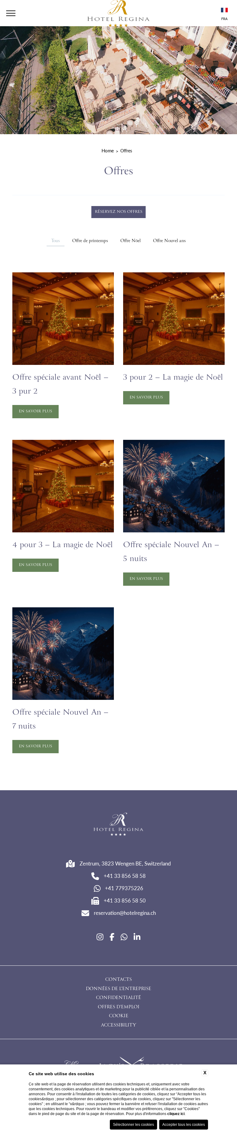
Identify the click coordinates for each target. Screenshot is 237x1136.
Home (108, 150)
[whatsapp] (124, 937)
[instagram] (100, 937)
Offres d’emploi (118, 1007)
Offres (126, 150)
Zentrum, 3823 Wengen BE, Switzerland (125, 863)
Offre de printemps (90, 241)
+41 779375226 (124, 888)
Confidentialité (118, 998)
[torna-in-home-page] (118, 825)
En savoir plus (35, 411)
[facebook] (112, 937)
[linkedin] (137, 937)
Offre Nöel (130, 241)
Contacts (118, 980)
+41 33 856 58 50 (125, 900)
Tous (55, 241)
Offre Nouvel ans (169, 241)
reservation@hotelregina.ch (125, 912)
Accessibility (118, 1025)
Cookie (118, 1016)
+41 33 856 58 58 (125, 875)
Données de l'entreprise (118, 989)
